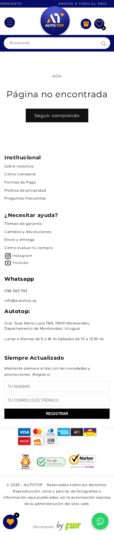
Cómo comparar (20, 174)
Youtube (20, 262)
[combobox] (57, 43)
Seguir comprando (57, 115)
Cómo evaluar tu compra (28, 248)
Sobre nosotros (19, 166)
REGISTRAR (57, 414)
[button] (9, 22)
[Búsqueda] (103, 43)
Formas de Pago (20, 182)
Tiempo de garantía (23, 223)
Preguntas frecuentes (25, 198)
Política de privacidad (25, 190)
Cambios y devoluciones (27, 231)
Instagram (22, 255)
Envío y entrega (19, 239)
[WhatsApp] (100, 521)
